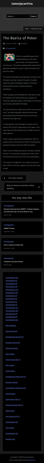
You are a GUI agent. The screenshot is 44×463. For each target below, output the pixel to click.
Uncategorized (10, 48)
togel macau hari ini (13, 399)
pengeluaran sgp (12, 277)
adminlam (24, 43)
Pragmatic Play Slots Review (13, 261)
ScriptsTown (31, 460)
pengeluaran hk (11, 280)
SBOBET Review (9, 228)
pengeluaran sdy (12, 433)
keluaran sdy (10, 439)
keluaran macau (12, 382)
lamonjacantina (22, 3)
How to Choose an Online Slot (13, 245)
